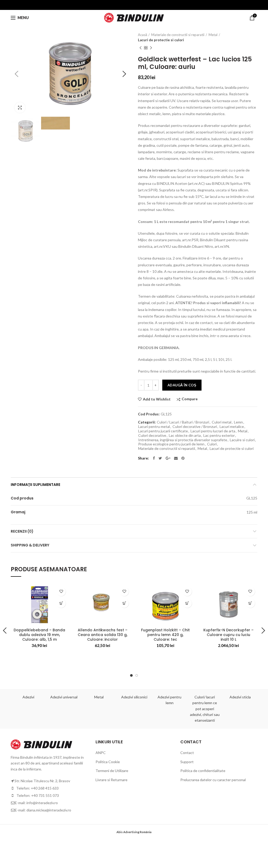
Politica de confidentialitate (202, 770)
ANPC (101, 752)
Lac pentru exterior (219, 435)
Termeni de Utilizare (112, 770)
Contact (187, 752)
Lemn (238, 422)
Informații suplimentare (35, 484)
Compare (190, 399)
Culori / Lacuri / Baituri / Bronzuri (183, 422)
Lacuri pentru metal (154, 427)
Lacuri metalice (232, 427)
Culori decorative (152, 435)
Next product (151, 47)
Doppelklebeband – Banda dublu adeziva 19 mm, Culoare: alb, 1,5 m (39, 635)
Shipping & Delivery (30, 545)
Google (168, 458)
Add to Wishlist (157, 399)
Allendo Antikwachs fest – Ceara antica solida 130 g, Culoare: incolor (102, 635)
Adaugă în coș (182, 385)
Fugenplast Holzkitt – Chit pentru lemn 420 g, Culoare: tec (165, 635)
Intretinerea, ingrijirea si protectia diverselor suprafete (182, 440)
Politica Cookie (108, 761)
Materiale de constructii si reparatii (177, 35)
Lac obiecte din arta (185, 435)
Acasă (142, 35)
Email (176, 458)
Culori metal (221, 422)
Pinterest (183, 458)
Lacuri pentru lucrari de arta (213, 431)
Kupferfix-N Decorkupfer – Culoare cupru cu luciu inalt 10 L (228, 635)
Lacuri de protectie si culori (161, 40)
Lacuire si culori (242, 440)
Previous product (140, 47)
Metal (213, 35)
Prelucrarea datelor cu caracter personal (213, 780)
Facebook (154, 458)
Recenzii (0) (22, 531)
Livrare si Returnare (111, 780)
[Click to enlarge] (20, 107)
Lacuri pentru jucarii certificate (163, 431)
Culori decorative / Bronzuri (194, 427)
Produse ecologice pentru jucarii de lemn (171, 444)
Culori (212, 444)
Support (187, 761)
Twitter (160, 458)
